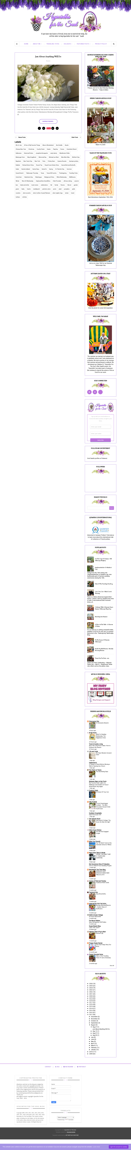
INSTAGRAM (69, 1066)
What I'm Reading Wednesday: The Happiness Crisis (101, 736)
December (94, 1016)
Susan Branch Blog (95, 926)
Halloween (19, 153)
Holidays (67, 44)
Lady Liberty (53, 153)
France (62, 149)
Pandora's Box (93, 892)
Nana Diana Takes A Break (97, 853)
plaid (60, 189)
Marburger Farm (20, 157)
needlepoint (36, 189)
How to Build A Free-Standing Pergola (100, 865)
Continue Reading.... (48, 121)
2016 (91, 1004)
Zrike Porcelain (57, 181)
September (94, 1023)
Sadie (17, 169)
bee (17, 185)
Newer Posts (22, 137)
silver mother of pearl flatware (41, 193)
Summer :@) (99, 933)
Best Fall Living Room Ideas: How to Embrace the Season (100, 746)
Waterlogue (38, 177)
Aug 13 (95, 1031)
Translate (70, 1119)
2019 (91, 998)
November (94, 1019)
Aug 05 (95, 1035)
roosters (18, 193)
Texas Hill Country (51, 173)
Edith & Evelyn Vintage (96, 915)
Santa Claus (35, 169)
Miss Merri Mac (65, 157)
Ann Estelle (59, 145)
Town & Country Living (96, 744)
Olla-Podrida (93, 802)
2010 (91, 1052)
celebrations (44, 185)
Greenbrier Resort (72, 149)
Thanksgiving (62, 173)
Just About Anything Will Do (48, 56)
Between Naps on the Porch (97, 781)
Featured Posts (83, 44)
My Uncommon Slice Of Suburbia (99, 864)
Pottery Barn (51, 161)
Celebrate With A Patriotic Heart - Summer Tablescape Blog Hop (104, 608)
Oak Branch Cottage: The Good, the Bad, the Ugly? (103, 821)
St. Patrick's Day (59, 169)
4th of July (19, 145)
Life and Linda (93, 751)
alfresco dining (68, 181)
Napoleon (18, 161)
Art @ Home (93, 733)
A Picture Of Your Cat (102, 792)
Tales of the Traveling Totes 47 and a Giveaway (103, 957)
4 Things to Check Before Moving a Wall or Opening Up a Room (99, 765)
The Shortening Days (102, 771)
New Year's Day (28, 161)
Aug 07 (95, 1033)
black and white (24, 185)
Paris (44, 161)
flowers (48, 61)
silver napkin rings (58, 193)
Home (26, 44)
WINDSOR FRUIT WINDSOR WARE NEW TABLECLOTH (102, 873)
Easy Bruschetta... (101, 894)
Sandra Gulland (25, 169)
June (92, 1039)
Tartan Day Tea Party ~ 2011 (102, 658)
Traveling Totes (52, 44)
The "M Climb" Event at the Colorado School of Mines (104, 844)
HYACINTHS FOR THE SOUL (97, 904)
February (94, 1047)
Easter (49, 149)
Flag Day (55, 149)
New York (37, 161)
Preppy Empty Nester (95, 943)
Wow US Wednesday (27, 181)
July (92, 1037)
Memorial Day (42, 157)
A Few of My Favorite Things (32, 145)
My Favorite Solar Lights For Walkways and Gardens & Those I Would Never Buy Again (99, 784)
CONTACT (48, 1066)
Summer (69, 169)
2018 (91, 1000)
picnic (54, 189)
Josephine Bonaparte (42, 153)
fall (51, 185)
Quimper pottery (73, 161)
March (93, 1045)
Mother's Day (75, 157)
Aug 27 (95, 1027)
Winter (17, 181)
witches (24, 197)
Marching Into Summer (101, 617)
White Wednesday (62, 177)
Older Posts (74, 137)
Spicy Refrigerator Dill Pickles (97, 922)
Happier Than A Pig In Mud (97, 932)
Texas (42, 173)
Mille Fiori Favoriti (94, 841)
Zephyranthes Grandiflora (43, 181)
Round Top (39, 165)
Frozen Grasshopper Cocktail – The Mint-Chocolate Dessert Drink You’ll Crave (103, 806)
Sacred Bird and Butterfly (68, 165)
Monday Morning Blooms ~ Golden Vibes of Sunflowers (103, 907)
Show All (112, 965)
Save (49, 128)
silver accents (27, 193)
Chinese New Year (21, 149)
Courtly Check (40, 149)
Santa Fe (44, 169)
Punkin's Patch (93, 790)
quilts (73, 189)
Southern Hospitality (95, 813)
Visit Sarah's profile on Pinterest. (97, 458)
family (56, 185)
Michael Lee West (54, 157)
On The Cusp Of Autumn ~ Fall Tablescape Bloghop (103, 560)
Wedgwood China (49, 177)
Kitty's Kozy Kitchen (95, 830)
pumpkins (67, 189)
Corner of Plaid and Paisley (97, 881)
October (93, 1021)
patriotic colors (46, 189)
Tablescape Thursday (32, 173)
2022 (91, 992)
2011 (91, 1014)
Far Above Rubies (94, 920)
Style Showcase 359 (95, 814)
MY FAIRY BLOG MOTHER (72, 1135)
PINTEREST (82, 1066)
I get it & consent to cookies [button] (118, 1147)
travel (72, 193)
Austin (67, 145)
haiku (23, 189)
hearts (29, 189)
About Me (36, 44)
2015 (91, 1006)
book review (35, 185)
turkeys (18, 197)
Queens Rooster (62, 161)
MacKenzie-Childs (65, 153)
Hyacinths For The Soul (70, 1130)
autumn (76, 181)
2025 (91, 986)
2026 (91, 983)
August (93, 1025)
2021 (91, 994)
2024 (91, 988)
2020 (91, 996)
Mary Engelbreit (31, 157)
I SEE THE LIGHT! (94, 927)
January (93, 1049)
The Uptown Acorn (94, 819)
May (92, 1041)
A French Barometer (95, 916)
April (92, 1043)
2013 (91, 1010)
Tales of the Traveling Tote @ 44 (104, 584)
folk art (69, 185)
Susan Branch (20, 173)
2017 (91, 1002)
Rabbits (18, 165)
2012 (91, 1012)
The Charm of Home (95, 770)
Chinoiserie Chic (94, 721)
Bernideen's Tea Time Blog (97, 869)
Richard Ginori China (28, 165)
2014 (91, 1008)
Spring (51, 169)
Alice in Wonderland (48, 145)
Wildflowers (72, 177)
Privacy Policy (101, 44)
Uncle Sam (19, 177)
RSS (58, 1066)
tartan (67, 193)
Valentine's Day (28, 177)
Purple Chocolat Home (96, 954)
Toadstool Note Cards (102, 882)
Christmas (31, 149)
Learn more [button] (96, 1147)
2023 (91, 990)
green (17, 189)
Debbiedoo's (93, 763)
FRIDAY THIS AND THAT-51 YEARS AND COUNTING (103, 856)
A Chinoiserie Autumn (102, 723)
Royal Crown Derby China (52, 165)
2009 (91, 1054)
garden (76, 185)
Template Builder (71, 1132)
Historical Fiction (28, 153)
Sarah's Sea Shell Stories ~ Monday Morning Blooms (104, 649)
